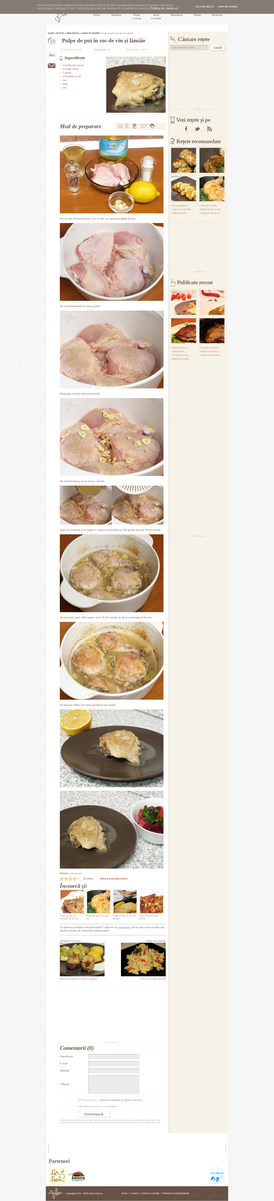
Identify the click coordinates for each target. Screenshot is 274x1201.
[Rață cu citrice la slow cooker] (212, 330)
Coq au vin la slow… (182, 209)
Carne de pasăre (90, 33)
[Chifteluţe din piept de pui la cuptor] (183, 160)
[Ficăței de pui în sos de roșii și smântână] (212, 160)
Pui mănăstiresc (180, 205)
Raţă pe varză (179, 213)
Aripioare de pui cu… (211, 213)
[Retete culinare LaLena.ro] (58, 1184)
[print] (152, 126)
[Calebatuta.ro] (217, 1184)
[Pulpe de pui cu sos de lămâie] (125, 901)
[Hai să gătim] (76, 1184)
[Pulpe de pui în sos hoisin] (151, 901)
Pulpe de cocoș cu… (211, 351)
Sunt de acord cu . (112, 1100)
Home (51, 33)
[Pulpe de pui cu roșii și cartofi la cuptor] (183, 302)
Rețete (60, 33)
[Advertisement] (112, 1015)
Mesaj (64, 1084)
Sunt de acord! (228, 6)
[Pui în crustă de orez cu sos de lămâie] (183, 188)
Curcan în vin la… (210, 205)
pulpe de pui (75, 873)
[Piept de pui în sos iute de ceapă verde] (212, 302)
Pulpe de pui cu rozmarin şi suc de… (70, 917)
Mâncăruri (72, 33)
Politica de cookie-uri (164, 8)
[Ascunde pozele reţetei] (134, 126)
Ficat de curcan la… (211, 347)
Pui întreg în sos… (181, 355)
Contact (134, 1193)
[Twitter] (197, 129)
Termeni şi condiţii (150, 1193)
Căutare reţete (194, 39)
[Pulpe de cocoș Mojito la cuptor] (183, 330)
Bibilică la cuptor (180, 359)
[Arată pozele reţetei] (126, 126)
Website (64, 1070)
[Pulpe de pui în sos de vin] (98, 901)
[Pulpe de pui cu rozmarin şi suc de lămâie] (72, 901)
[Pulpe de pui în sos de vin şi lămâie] (135, 85)
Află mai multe (204, 6)
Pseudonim (66, 1056)
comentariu (124, 927)
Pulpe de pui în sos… (211, 355)
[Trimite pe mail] (52, 65)
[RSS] (209, 128)
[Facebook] (186, 128)
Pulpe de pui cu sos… (212, 209)
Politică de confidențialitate (175, 1193)
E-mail (63, 1063)
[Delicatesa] (55, 1193)
